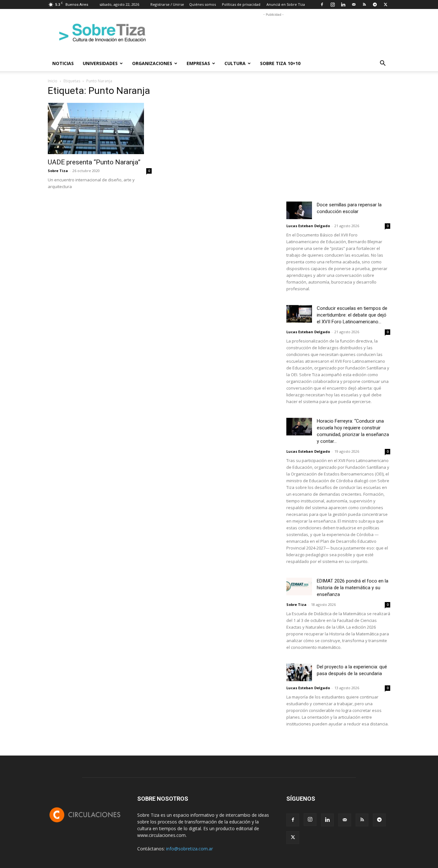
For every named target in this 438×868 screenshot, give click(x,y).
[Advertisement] (273, 32)
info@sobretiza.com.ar (189, 849)
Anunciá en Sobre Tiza (285, 4)
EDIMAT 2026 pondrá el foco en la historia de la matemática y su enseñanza (352, 587)
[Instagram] (332, 4)
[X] (385, 4)
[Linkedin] (343, 4)
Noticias (63, 63)
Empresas (198, 63)
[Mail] (353, 4)
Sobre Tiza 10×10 (280, 63)
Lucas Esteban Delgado (308, 225)
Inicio (52, 81)
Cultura (235, 63)
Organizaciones (152, 63)
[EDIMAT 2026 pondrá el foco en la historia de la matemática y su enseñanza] (299, 586)
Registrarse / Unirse (167, 4)
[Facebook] (322, 4)
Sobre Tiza (58, 170)
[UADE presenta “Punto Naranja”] (100, 128)
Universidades (100, 63)
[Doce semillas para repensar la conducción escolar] (299, 210)
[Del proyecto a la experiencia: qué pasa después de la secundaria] (299, 672)
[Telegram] (375, 4)
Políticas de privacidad (241, 4)
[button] (382, 64)
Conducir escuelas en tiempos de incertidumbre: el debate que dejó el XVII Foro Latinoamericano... (352, 315)
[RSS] (364, 4)
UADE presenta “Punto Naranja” (94, 162)
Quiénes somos (202, 4)
